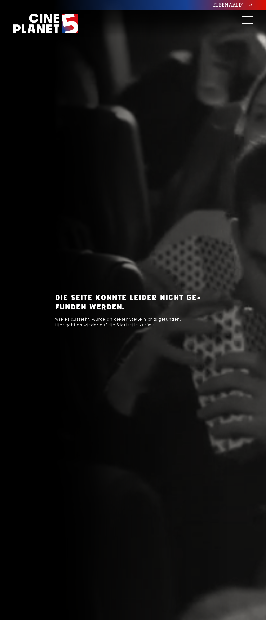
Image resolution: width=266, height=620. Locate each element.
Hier (59, 324)
